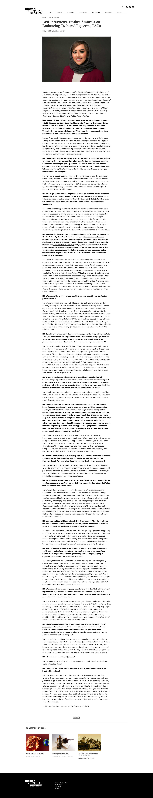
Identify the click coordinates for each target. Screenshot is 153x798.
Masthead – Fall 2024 (61, 783)
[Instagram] (132, 7)
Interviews (83, 13)
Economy (70, 13)
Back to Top (76, 717)
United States (54, 17)
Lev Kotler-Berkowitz (58, 757)
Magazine (108, 13)
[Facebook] (126, 7)
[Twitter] (129, 7)
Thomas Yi (29, 757)
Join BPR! (58, 786)
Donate (57, 788)
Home (44, 17)
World (59, 13)
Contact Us (58, 784)
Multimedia (96, 13)
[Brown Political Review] (33, 8)
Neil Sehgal (47, 31)
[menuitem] (50, 13)
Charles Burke (82, 758)
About (119, 13)
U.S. (50, 13)
